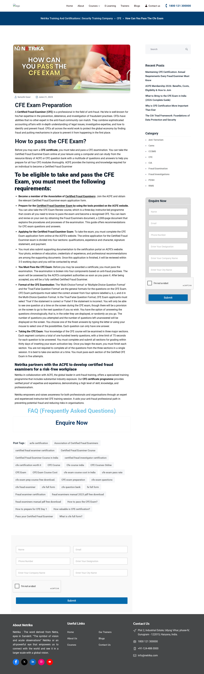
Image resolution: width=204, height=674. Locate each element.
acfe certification (39, 443)
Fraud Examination (158, 168)
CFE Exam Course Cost (45, 472)
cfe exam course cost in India (79, 472)
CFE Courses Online (101, 465)
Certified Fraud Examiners (80, 196)
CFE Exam (20, 472)
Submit (168, 297)
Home (69, 5)
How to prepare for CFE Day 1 (31, 509)
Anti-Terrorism (156, 140)
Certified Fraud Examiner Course (78, 450)
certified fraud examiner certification (34, 450)
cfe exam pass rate (112, 472)
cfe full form (48, 487)
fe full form (93, 487)
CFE (151, 157)
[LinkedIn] (33, 662)
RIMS (151, 185)
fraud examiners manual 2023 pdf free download (78, 494)
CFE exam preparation (73, 479)
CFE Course (54, 465)
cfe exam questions (102, 479)
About (81, 5)
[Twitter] (24, 662)
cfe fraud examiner (25, 487)
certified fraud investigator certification (85, 457)
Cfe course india (75, 465)
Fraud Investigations (159, 174)
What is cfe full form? (70, 516)
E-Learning (110, 5)
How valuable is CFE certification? (72, 509)
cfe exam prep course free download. (35, 479)
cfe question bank (71, 487)
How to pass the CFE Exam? (82, 501)
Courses (93, 5)
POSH (151, 180)
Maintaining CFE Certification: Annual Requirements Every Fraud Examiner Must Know (167, 76)
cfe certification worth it (28, 465)
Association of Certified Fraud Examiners (76, 443)
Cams (151, 145)
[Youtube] (50, 662)
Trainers (125, 5)
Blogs (137, 5)
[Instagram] (41, 662)
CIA (150, 163)
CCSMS (152, 151)
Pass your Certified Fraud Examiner (34, 516)
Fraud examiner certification (30, 494)
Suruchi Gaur (24, 97)
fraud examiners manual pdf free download (38, 501)
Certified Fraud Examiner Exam (55, 205)
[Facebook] (16, 662)
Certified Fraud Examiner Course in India (36, 457)
